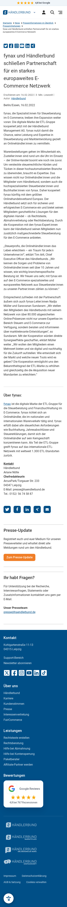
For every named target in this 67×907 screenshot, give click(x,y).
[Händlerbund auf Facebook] (14, 673)
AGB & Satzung (12, 882)
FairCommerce (13, 720)
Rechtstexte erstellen (16, 737)
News (17, 23)
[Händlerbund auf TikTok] (44, 673)
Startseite (7, 23)
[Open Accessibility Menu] (9, 898)
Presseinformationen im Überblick (38, 23)
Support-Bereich (14, 657)
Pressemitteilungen (11, 26)
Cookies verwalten (36, 882)
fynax (7, 404)
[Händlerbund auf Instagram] (21, 673)
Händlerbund (18, 98)
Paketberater (11, 759)
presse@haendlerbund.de (19, 612)
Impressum (10, 875)
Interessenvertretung (16, 714)
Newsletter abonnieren (18, 663)
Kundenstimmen (14, 703)
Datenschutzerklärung (34, 875)
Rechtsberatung (13, 743)
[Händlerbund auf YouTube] (29, 673)
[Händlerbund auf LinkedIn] (36, 673)
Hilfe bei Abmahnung (17, 748)
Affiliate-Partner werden (18, 764)
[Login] (44, 12)
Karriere (8, 698)
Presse (8, 709)
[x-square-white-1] (7, 673)
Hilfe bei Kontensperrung (19, 754)
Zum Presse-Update (19, 557)
